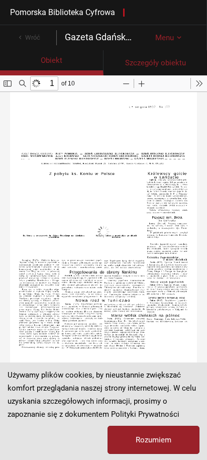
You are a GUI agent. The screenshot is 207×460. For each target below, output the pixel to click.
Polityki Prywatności (145, 414)
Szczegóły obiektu (155, 62)
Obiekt (51, 60)
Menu (164, 37)
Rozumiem (153, 439)
